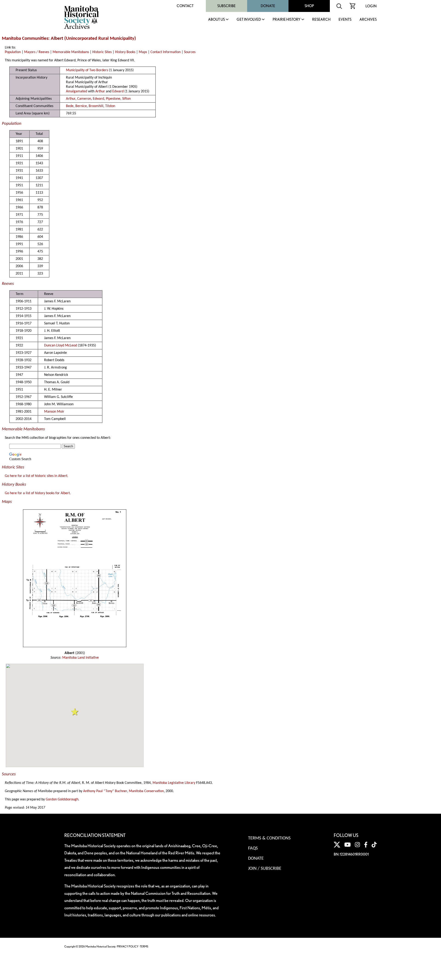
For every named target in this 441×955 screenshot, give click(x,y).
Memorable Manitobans (71, 52)
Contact (185, 6)
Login (371, 6)
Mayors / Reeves (36, 52)
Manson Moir (54, 412)
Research (321, 20)
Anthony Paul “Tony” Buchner (105, 791)
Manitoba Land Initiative (80, 658)
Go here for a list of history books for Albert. (38, 493)
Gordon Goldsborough (62, 799)
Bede (70, 106)
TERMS (144, 946)
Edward (118, 91)
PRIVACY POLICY (128, 946)
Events (345, 20)
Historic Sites (102, 52)
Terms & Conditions (269, 838)
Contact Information (165, 52)
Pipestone (113, 99)
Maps (143, 52)
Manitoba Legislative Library (174, 783)
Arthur (100, 91)
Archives (368, 20)
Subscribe (226, 6)
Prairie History (286, 20)
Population (13, 52)
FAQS (253, 848)
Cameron (84, 99)
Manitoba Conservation (146, 791)
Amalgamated (76, 91)
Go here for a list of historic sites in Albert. (36, 476)
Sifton (126, 99)
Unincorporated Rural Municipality (100, 38)
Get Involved (249, 20)
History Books (125, 52)
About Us (216, 20)
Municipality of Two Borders (87, 70)
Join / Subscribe (264, 868)
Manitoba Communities (25, 38)
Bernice (81, 106)
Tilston (110, 106)
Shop (309, 6)
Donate (268, 6)
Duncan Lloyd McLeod (60, 345)
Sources (189, 52)
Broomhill (96, 106)
